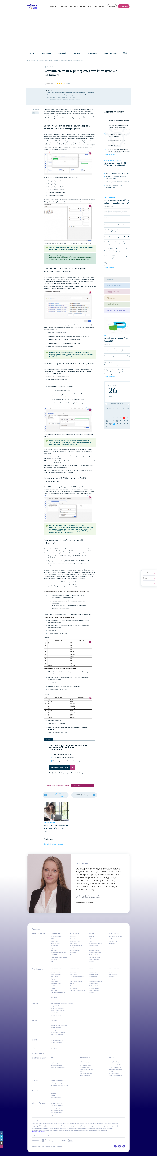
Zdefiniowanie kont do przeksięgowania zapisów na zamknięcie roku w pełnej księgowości (70, 92)
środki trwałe (92, 1126)
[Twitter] (1, 1136)
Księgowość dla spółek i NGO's (54, 1135)
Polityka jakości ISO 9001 (57, 1105)
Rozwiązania (53, 6)
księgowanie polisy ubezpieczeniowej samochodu (57, 1130)
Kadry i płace (92, 53)
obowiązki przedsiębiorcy (38, 1130)
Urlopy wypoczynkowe (101, 1126)
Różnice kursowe (74, 950)
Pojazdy (53, 948)
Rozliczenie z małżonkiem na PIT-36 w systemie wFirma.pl (116, 186)
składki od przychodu (90, 1130)
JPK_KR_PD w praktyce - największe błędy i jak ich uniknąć (115, 1069)
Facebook (53, 1093)
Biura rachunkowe (110, 53)
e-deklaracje (81, 1123)
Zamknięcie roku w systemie (53, 844)
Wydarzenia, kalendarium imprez (59, 1085)
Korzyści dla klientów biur (58, 1008)
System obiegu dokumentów (59, 957)
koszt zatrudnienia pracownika (92, 1123)
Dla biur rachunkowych (57, 1040)
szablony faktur (66, 1123)
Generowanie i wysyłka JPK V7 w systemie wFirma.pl (117, 135)
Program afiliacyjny (56, 1027)
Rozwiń (47, 103)
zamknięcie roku (50, 83)
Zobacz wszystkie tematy (38, 1131)
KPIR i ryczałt (54, 939)
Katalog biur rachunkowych (58, 1010)
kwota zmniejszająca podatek (53, 1128)
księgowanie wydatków (38, 1123)
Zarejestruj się (124, 6)
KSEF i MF (91, 936)
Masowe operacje (75, 941)
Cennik (82, 6)
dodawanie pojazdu (40, 1126)
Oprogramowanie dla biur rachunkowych (62, 1003)
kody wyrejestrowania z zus (114, 1126)
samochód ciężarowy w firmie (66, 1126)
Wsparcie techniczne (56, 1065)
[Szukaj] (125, 53)
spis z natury (74, 1130)
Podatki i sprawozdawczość (113, 160)
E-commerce (93, 976)
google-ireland (81, 1130)
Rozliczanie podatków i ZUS (58, 952)
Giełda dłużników (94, 950)
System (31, 53)
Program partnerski (56, 1015)
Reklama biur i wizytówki (115, 936)
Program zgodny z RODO (57, 1108)
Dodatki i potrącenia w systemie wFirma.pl (116, 237)
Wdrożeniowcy (113, 941)
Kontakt (53, 1091)
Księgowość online (56, 974)
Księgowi (64, 6)
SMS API (91, 964)
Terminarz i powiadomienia (77, 955)
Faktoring (91, 961)
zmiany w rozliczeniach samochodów (109, 1123)
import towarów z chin (101, 1130)
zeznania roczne (74, 1123)
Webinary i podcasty (56, 1083)
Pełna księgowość (56, 983)
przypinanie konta (101, 1125)
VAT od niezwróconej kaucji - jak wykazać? (117, 173)
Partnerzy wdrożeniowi (57, 1030)
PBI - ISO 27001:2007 (56, 1103)
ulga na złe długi (36, 1125)
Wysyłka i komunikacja (76, 945)
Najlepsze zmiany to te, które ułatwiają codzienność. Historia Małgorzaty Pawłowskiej (115, 372)
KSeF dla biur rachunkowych (69, 1135)
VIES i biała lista (93, 974)
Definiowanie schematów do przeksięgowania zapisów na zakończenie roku (67, 95)
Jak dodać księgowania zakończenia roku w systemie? (61, 97)
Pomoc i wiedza (99, 6)
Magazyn (77, 53)
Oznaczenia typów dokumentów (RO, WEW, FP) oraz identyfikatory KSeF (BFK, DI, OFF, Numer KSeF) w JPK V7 (119, 128)
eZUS (90, 939)
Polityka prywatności (56, 1112)
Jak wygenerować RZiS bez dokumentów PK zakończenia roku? (63, 99)
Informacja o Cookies (57, 1110)
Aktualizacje (112, 943)
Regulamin (53, 1115)
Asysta (110, 939)
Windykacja (54, 959)
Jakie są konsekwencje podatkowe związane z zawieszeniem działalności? (119, 151)
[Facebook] (1, 1133)
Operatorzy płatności (95, 952)
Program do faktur (56, 972)
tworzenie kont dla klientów (90, 1125)
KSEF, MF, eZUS (93, 972)
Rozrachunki (73, 952)
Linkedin (53, 1095)
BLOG (105, 335)
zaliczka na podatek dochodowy (88, 1128)
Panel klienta (54, 964)
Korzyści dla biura (55, 1006)
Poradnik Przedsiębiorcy (57, 1080)
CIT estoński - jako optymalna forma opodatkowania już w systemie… (115, 170)
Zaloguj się (112, 6)
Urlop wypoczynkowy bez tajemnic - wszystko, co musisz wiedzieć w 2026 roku (117, 1063)
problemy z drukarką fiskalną (39, 1128)
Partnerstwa (54, 1020)
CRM (52, 961)
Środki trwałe (54, 945)
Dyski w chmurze (94, 959)
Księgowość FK (55, 941)
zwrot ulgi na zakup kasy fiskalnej (104, 1128)
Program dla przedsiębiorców (59, 1025)
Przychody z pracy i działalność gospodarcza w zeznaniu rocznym (117, 182)
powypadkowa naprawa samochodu (53, 1123)
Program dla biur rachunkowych (59, 1023)
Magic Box (73, 936)
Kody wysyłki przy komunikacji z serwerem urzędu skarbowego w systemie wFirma (117, 143)
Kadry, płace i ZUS (56, 943)
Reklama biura (54, 1013)
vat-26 (33, 1126)
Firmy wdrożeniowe (56, 1097)
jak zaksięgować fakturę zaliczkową (49, 1125)
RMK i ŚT (72, 948)
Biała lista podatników (95, 948)
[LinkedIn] (1, 1139)
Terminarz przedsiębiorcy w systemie (118, 121)
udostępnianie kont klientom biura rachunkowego (70, 1125)
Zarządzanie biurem (56, 936)
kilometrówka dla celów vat (52, 1126)
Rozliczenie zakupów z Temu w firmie (115, 225)
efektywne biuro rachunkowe (81, 1126)
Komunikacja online (94, 957)
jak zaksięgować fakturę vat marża (114, 1125)
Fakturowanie (46, 53)
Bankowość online (94, 955)
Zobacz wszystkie (109, 154)
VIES (90, 941)
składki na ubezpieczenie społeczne (70, 1128)
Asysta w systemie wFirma (58, 1067)
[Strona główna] (27, 60)
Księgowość (62, 53)
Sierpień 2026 (117, 404)
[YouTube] (119, 1146)
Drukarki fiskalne (93, 945)
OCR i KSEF (54, 955)
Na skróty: (49, 90)
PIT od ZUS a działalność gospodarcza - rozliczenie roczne (116, 177)
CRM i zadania (54, 981)
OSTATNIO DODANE (109, 197)
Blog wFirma (54, 1048)
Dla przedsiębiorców (56, 1042)
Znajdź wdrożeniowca (57, 1034)
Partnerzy (73, 6)
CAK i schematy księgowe (77, 939)
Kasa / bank (54, 950)
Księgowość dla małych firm (39, 1135)
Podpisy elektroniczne (95, 943)
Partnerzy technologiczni (58, 1032)
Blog (89, 6)
